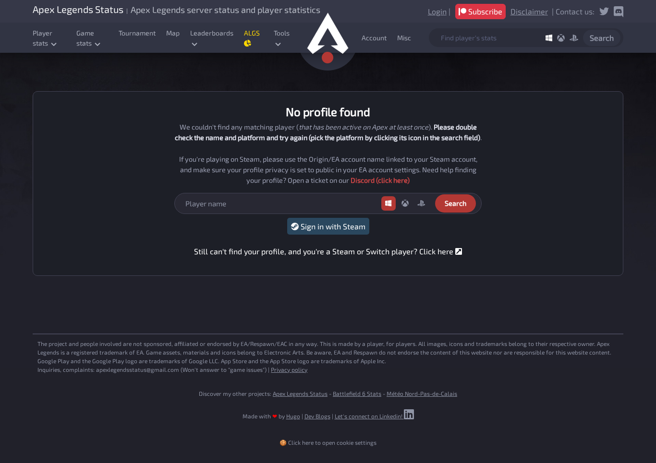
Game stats (85, 38)
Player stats (42, 38)
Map (173, 33)
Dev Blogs (317, 416)
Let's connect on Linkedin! (369, 416)
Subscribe (484, 11)
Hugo (293, 416)
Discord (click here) (380, 180)
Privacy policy (289, 369)
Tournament (137, 33)
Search (602, 37)
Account (374, 38)
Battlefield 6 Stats (357, 393)
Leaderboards (211, 33)
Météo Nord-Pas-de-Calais (422, 393)
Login (437, 11)
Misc (404, 38)
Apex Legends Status (300, 393)
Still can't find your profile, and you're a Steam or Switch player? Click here (324, 251)
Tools (282, 33)
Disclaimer (529, 11)
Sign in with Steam (332, 226)
